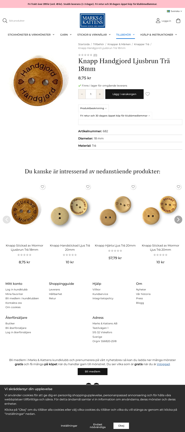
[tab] (94, 108)
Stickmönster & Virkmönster (29, 34)
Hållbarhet (55, 294)
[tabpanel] (130, 122)
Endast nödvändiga (98, 426)
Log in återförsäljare (18, 332)
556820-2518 (109, 341)
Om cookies (13, 307)
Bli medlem (92, 371)
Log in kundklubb (16, 289)
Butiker (10, 323)
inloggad (163, 364)
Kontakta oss (13, 302)
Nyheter (141, 289)
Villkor (96, 289)
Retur (52, 298)
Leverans (54, 289)
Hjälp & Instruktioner (156, 34)
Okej (121, 425)
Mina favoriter (14, 294)
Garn (64, 34)
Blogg (140, 302)
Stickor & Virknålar (92, 34)
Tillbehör (123, 34)
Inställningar (69, 425)
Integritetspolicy (102, 298)
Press (139, 298)
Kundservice (100, 294)
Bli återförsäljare (15, 328)
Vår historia (143, 294)
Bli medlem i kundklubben (22, 298)
